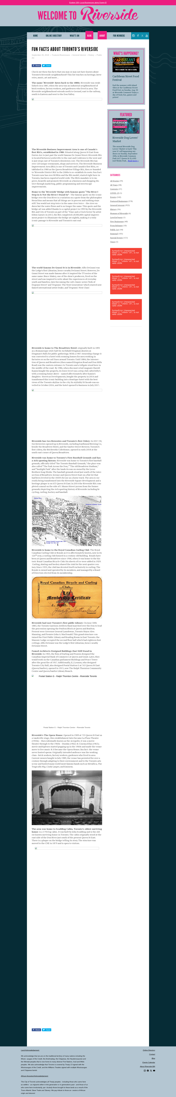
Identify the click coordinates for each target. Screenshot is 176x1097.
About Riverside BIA (147, 1066)
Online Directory (149, 1050)
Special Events (116, 237)
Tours (112, 241)
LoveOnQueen (116, 217)
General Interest (79, 55)
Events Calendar (148, 1062)
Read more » (133, 160)
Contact (152, 1054)
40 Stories (114, 181)
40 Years (114, 185)
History (91, 55)
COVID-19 (114, 193)
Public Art (114, 229)
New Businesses (117, 221)
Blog (153, 1058)
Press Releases (116, 225)
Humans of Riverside (119, 213)
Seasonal (114, 233)
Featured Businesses (61, 55)
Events (113, 197)
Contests (114, 189)
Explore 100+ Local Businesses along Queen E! (88, 3)
